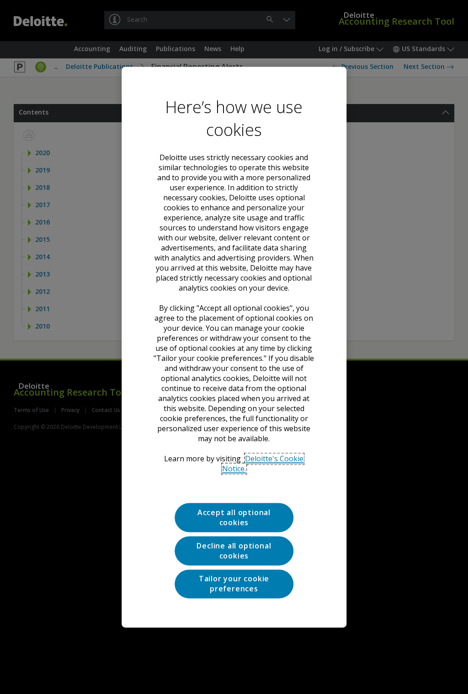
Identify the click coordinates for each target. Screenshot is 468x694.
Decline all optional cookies (234, 551)
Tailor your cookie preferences (234, 584)
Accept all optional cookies (234, 517)
